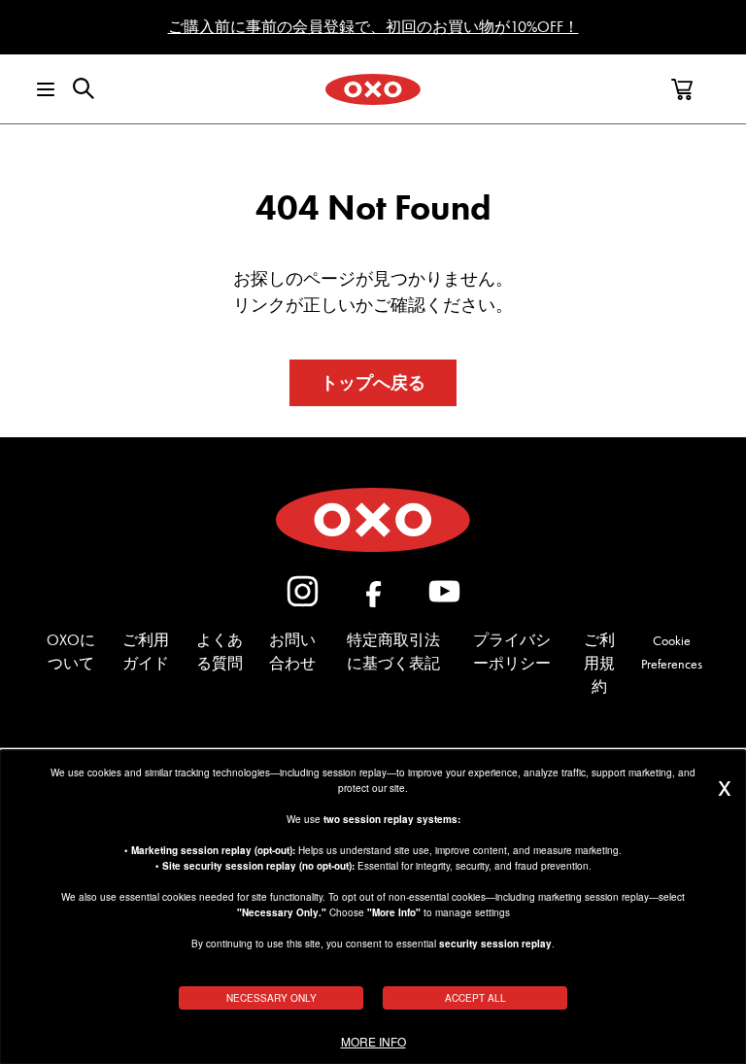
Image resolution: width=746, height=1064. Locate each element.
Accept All (475, 998)
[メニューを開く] (32, 89)
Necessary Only (271, 998)
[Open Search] (83, 88)
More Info (373, 1041)
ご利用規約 (599, 663)
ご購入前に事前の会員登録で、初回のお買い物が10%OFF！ (373, 26)
